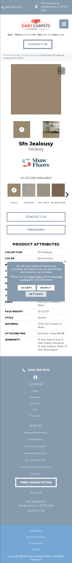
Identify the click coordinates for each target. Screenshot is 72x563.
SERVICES (36, 425)
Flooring (15, 55)
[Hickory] (14, 190)
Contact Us (36, 217)
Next (67, 128)
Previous (5, 128)
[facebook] (35, 377)
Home (6, 55)
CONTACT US (36, 510)
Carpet (24, 55)
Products (34, 55)
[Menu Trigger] (63, 24)
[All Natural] (28, 190)
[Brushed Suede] (58, 190)
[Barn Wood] (43, 190)
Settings (36, 294)
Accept (26, 287)
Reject (46, 287)
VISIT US (36, 492)
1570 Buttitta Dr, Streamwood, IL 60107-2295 (54, 7)
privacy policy (35, 276)
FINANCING (36, 230)
